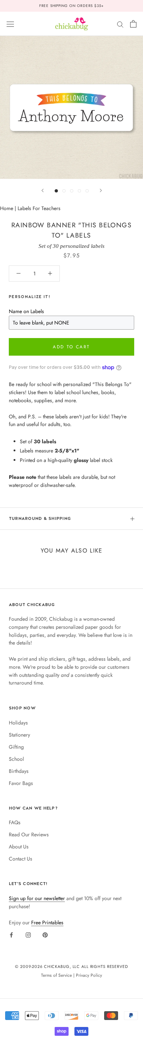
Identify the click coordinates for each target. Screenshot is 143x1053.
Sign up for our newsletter (37, 898)
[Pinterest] (45, 935)
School (16, 759)
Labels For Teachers (39, 208)
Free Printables (47, 922)
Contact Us (20, 858)
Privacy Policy (89, 975)
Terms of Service (56, 975)
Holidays (18, 722)
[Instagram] (28, 935)
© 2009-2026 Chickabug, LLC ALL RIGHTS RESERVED (71, 966)
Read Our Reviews (29, 834)
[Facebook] (11, 935)
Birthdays (19, 771)
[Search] (120, 24)
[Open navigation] (10, 24)
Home (6, 208)
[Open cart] (133, 23)
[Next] (101, 190)
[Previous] (42, 190)
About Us (19, 846)
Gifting (16, 747)
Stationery (19, 734)
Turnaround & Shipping (40, 518)
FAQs (15, 822)
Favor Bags (21, 783)
